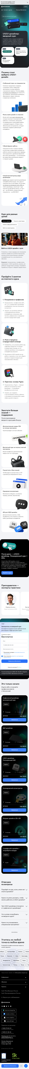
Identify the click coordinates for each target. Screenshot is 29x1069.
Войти (25, 6)
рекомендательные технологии (8, 3)
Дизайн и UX (11, 972)
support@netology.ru (7, 1037)
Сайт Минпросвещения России (10, 993)
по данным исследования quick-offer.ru (13, 185)
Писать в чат (4, 1036)
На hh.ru (23, 152)
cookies (9, 1)
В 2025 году (6, 180)
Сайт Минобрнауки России (9, 991)
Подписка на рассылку (8, 1025)
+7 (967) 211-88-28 (6, 1032)
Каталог (7, 972)
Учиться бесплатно (21, 10)
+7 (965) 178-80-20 (6, 1028)
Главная (3, 972)
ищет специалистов (17, 117)
